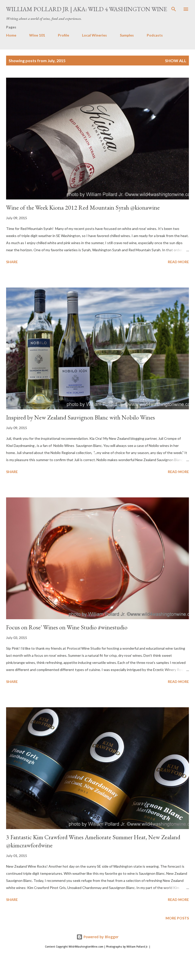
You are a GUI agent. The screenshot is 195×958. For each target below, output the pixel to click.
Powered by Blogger (101, 936)
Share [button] (12, 262)
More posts (177, 918)
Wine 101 (37, 35)
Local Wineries (94, 35)
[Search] (174, 9)
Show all (175, 60)
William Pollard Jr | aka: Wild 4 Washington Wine (86, 9)
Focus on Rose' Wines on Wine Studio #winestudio (66, 627)
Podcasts (155, 35)
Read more (178, 262)
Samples (127, 35)
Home (11, 35)
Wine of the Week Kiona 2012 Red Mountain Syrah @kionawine (83, 207)
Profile (63, 35)
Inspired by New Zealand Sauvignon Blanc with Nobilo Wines (80, 417)
